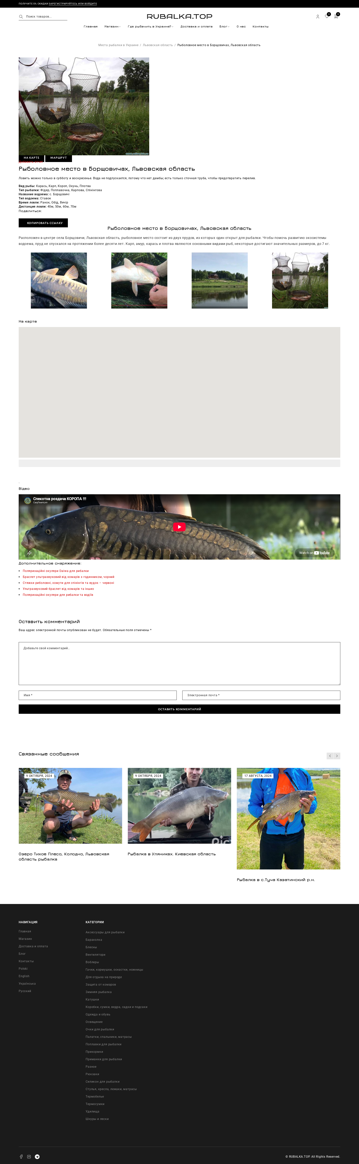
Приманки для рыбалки (104, 1059)
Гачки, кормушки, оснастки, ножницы (114, 969)
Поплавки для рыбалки (104, 1044)
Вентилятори (95, 954)
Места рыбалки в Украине (118, 45)
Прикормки (94, 1051)
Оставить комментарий (179, 709)
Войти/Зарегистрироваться (317, 16)
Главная (25, 931)
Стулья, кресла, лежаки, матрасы (111, 1089)
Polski (23, 968)
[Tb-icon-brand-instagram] (29, 1156)
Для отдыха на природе (104, 977)
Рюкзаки (92, 1074)
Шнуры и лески (97, 1119)
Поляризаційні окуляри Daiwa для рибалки (56, 571)
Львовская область (158, 45)
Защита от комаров (101, 984)
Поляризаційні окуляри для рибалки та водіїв (58, 595)
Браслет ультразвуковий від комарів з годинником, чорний (68, 577)
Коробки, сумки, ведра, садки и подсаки (116, 1007)
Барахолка (94, 940)
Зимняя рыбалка (99, 992)
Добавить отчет (31, 162)
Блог (22, 954)
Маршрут (58, 157)
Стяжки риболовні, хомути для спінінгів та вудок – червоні (68, 583)
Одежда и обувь (98, 1014)
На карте (31, 157)
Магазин (25, 939)
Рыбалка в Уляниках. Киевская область (63, 853)
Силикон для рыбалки (102, 1081)
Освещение (94, 1022)
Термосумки (95, 1104)
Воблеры (92, 962)
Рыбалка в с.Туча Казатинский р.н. (167, 879)
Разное (91, 1066)
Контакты (26, 961)
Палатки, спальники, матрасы (109, 1037)
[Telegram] (37, 1156)
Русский (25, 991)
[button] (330, 756)
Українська (27, 983)
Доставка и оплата (33, 946)
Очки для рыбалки (100, 1029)
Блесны (91, 947)
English (24, 976)
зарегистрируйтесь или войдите (73, 3)
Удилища (92, 1111)
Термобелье (95, 1096)
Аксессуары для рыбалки (105, 932)
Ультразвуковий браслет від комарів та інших (58, 589)
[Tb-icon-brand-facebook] (21, 1156)
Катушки (92, 999)
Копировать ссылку (44, 223)
